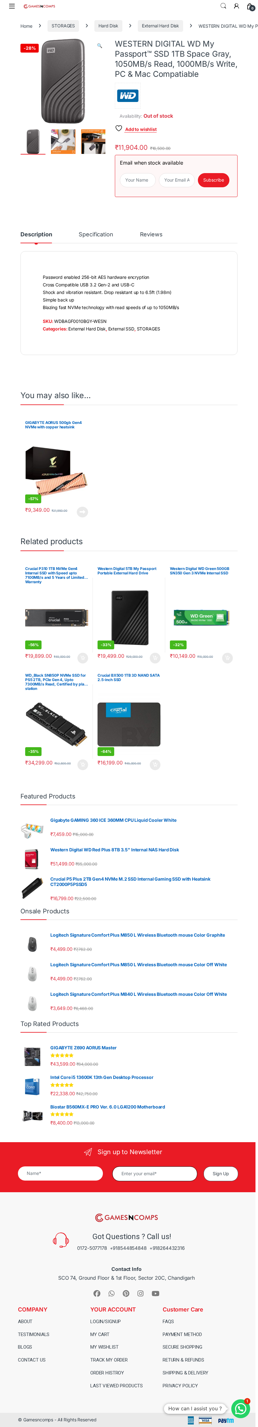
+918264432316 (167, 1248)
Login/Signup (105, 1321)
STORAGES (63, 25)
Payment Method (182, 1334)
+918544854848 (128, 1248)
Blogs (25, 1347)
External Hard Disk (160, 25)
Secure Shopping (182, 1347)
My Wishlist (104, 1347)
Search (223, 6)
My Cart (99, 1334)
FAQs (168, 1321)
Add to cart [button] (82, 658)
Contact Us (32, 1360)
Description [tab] (36, 235)
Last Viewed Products (116, 1386)
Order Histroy (107, 1373)
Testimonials (33, 1334)
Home (26, 25)
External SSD (121, 328)
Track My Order (109, 1360)
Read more (82, 512)
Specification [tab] (96, 235)
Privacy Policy (180, 1386)
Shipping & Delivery (185, 1373)
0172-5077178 (92, 1248)
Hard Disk (108, 25)
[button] (99, 45)
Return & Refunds (183, 1360)
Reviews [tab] (151, 235)
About (25, 1321)
